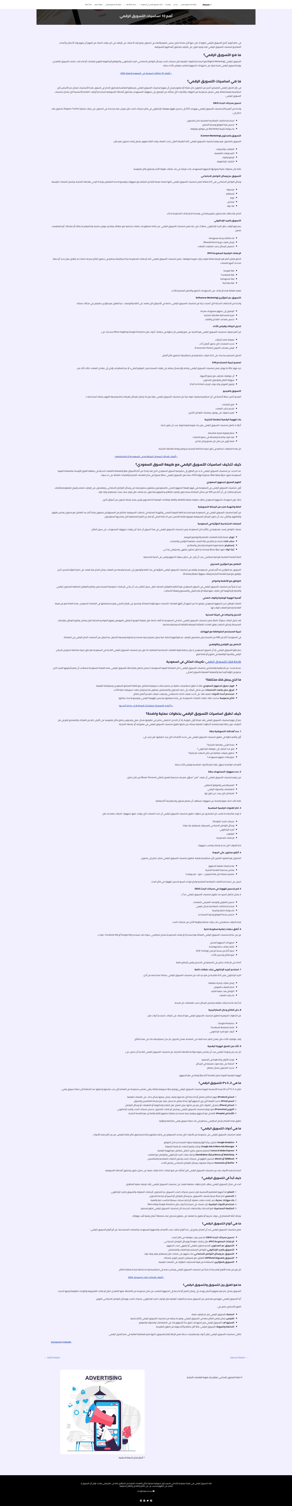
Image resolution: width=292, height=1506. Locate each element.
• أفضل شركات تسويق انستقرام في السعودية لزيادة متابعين (146, 456)
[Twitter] (148, 1501)
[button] (140, 4)
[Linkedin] (141, 1501)
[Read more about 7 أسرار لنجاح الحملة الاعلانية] (102, 1412)
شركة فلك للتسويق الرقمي (223, 661)
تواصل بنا (168, 4)
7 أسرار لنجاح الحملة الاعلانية (132, 1457)
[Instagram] (144, 1501)
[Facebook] (151, 1501)
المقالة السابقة (239, 1357)
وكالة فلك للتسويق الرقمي (188, 4)
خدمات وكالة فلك (131, 4)
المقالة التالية (52, 1357)
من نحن (175, 4)
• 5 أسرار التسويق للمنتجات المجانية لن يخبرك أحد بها (146, 705)
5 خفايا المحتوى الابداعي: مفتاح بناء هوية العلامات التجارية (214, 1377)
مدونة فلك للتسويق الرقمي (113, 4)
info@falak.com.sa (144, 1491)
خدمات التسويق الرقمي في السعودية (152, 4)
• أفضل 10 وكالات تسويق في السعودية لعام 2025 (146, 73)
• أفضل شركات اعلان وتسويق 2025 (146, 1277)
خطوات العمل (98, 4)
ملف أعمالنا (88, 4)
